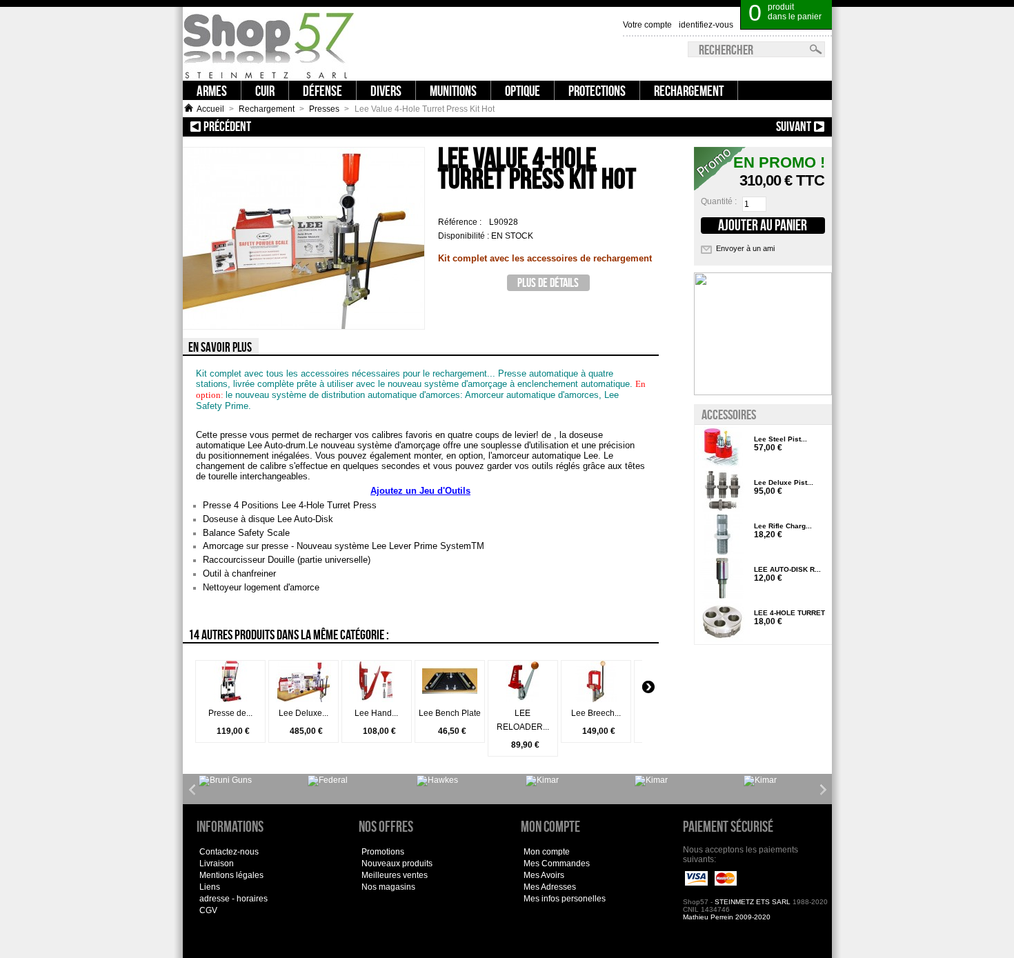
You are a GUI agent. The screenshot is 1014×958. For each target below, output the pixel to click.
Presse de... (230, 713)
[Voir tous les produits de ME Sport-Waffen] (437, 780)
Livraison (216, 863)
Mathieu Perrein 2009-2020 (727, 917)
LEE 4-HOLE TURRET (789, 613)
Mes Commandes (557, 863)
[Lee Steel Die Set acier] (722, 448)
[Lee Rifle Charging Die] (722, 535)
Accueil (210, 109)
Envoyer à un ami (745, 248)
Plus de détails (548, 282)
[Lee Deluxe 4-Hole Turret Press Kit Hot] (303, 699)
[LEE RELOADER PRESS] (522, 699)
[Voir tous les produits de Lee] (328, 780)
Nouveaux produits (397, 863)
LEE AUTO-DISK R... (787, 569)
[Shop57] (269, 44)
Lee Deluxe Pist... (783, 482)
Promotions (382, 852)
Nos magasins (388, 887)
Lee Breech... (596, 713)
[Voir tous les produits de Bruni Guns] (225, 780)
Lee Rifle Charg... (783, 526)
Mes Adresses (550, 887)
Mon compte (547, 852)
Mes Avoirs (544, 875)
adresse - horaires (233, 899)
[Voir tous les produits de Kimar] (542, 780)
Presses (324, 109)
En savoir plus (220, 347)
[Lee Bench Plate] (449, 699)
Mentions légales (231, 875)
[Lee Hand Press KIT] (376, 699)
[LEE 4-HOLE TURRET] (722, 622)
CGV (208, 910)
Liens (209, 887)
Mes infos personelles (565, 899)
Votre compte (647, 25)
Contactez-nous (229, 852)
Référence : (461, 222)
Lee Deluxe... (303, 713)
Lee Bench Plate (450, 713)
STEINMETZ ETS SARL (753, 902)
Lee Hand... (376, 713)
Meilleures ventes (394, 875)
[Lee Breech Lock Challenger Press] (596, 699)
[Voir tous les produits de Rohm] (651, 780)
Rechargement (267, 109)
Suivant (703, 126)
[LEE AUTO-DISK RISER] (722, 579)
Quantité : (719, 201)
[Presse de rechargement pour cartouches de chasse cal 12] (230, 699)
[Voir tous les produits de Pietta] (760, 780)
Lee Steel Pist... (780, 439)
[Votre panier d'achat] (824, 7)
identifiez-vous (706, 25)
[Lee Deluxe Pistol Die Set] (722, 492)
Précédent (294, 126)
